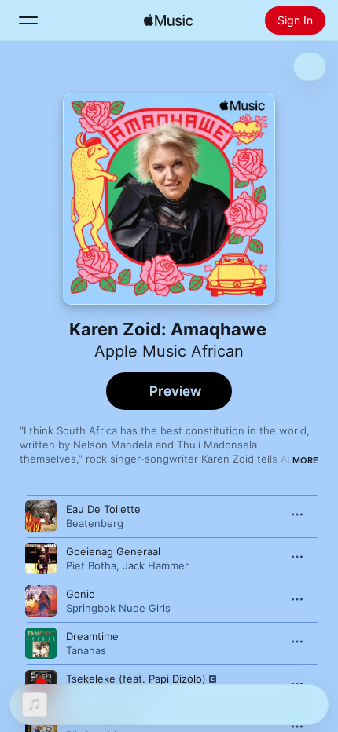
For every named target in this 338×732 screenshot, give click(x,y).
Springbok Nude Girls (118, 608)
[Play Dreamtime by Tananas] (41, 643)
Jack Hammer (156, 565)
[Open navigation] (28, 20)
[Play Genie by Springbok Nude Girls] (41, 601)
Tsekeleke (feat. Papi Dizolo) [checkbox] (136, 678)
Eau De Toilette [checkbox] (103, 509)
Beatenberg (94, 523)
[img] (168, 20)
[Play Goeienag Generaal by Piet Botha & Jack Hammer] (41, 558)
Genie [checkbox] (80, 593)
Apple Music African (169, 351)
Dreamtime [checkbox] (92, 636)
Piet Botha (91, 565)
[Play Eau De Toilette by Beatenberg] (41, 516)
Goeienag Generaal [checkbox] (113, 551)
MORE (305, 460)
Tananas (86, 650)
